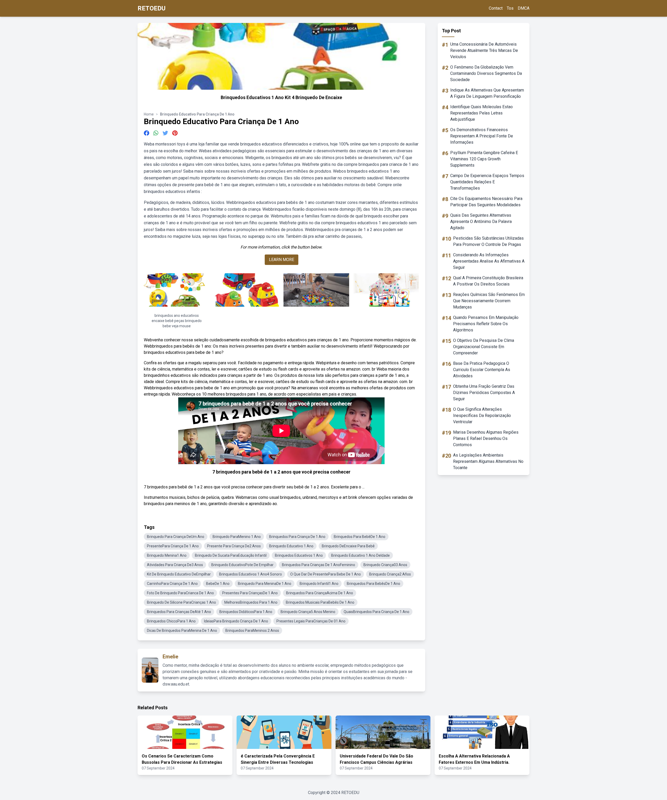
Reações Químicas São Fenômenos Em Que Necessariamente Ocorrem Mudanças (489, 301)
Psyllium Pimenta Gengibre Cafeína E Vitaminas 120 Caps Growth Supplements (484, 159)
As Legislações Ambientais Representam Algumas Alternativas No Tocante (488, 461)
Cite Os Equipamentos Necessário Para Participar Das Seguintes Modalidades (486, 201)
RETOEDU (151, 8)
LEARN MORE (281, 259)
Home (149, 114)
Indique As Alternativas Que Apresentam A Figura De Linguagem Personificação (487, 93)
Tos (510, 8)
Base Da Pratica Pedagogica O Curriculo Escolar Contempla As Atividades (481, 369)
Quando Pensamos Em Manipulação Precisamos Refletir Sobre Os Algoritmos (485, 323)
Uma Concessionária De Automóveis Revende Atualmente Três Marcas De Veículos (484, 50)
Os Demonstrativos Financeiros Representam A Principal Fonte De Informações (481, 136)
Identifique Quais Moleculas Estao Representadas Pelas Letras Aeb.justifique (481, 113)
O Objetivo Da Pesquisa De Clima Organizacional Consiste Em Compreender (483, 346)
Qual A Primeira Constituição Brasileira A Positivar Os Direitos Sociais (488, 281)
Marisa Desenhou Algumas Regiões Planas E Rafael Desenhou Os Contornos (485, 438)
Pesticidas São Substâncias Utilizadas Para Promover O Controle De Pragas (488, 241)
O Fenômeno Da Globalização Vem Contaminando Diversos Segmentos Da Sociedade (486, 73)
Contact (496, 8)
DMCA (523, 8)
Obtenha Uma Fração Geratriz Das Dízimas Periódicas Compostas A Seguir (484, 392)
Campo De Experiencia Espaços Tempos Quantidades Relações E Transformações (487, 182)
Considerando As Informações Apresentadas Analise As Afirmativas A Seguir (488, 261)
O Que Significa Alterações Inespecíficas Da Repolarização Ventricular (482, 415)
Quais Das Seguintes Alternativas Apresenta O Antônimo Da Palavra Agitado (481, 221)
